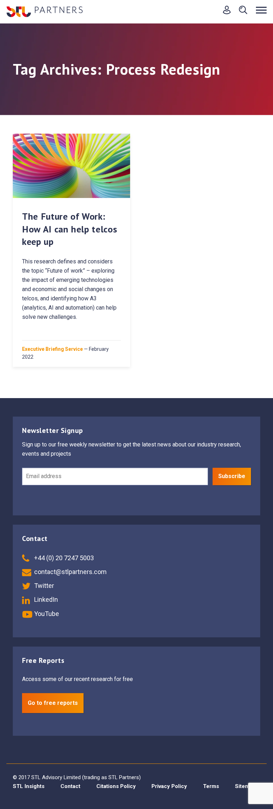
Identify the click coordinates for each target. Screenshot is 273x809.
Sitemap (245, 786)
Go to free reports (53, 703)
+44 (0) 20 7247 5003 (63, 558)
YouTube (46, 613)
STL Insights (28, 786)
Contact (70, 786)
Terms (211, 786)
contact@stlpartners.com (70, 571)
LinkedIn (45, 599)
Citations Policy (116, 786)
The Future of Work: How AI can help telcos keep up (69, 228)
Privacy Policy (169, 786)
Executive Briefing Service (52, 349)
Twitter (43, 585)
